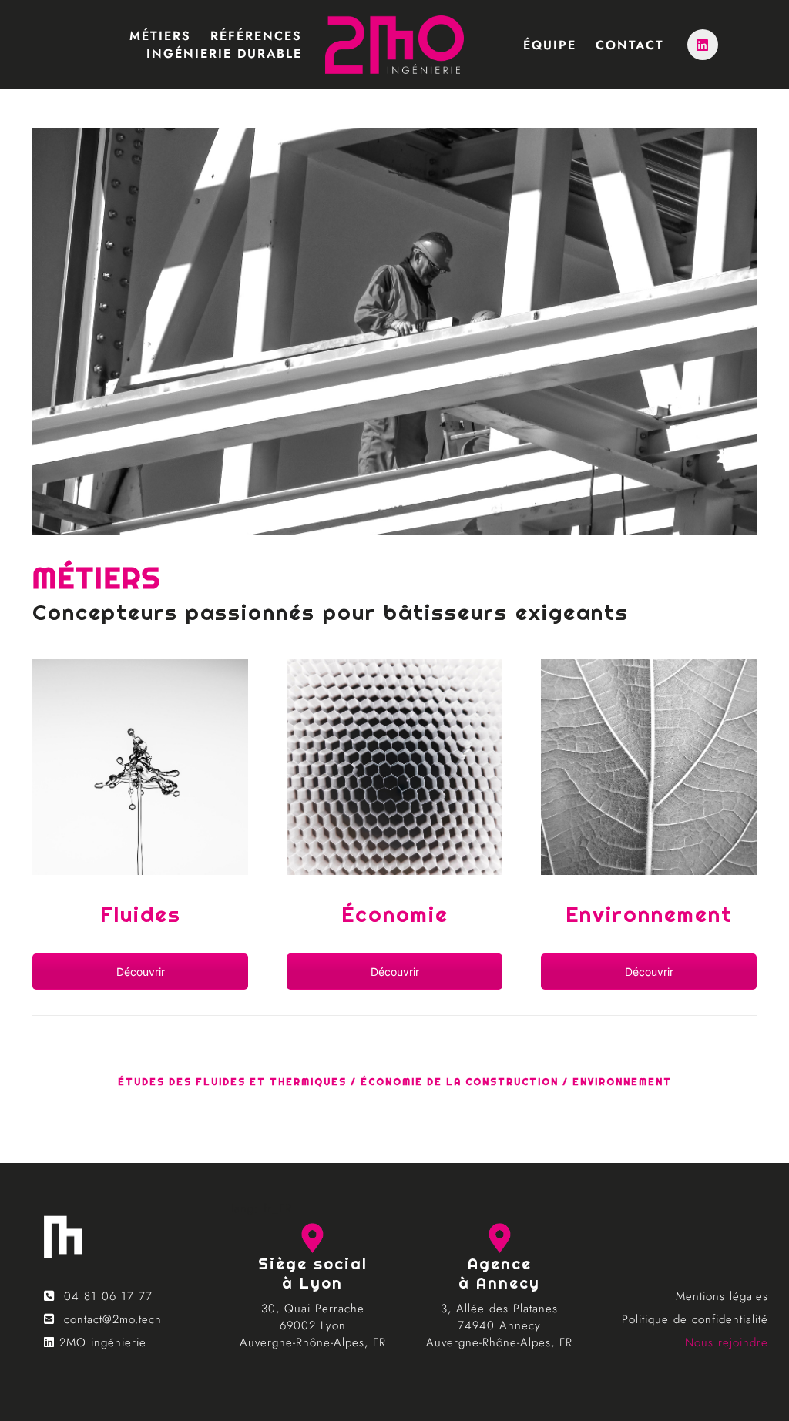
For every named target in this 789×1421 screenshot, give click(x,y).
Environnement (649, 914)
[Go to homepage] (394, 44)
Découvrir (140, 971)
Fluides (140, 914)
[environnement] (394, 767)
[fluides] (140, 767)
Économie (394, 914)
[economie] (649, 767)
